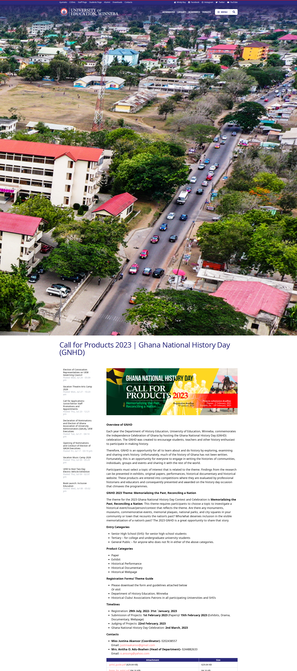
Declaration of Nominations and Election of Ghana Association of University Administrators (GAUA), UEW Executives (77, 426)
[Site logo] (89, 12)
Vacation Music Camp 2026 (77, 457)
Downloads (117, 2)
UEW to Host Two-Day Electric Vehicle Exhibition (76, 470)
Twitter (221, 2)
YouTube (234, 2)
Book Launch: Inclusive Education (75, 484)
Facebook (195, 2)
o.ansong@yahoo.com (134, 653)
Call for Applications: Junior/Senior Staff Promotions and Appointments (74, 405)
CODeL (72, 2)
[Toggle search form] (234, 12)
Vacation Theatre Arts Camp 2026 (77, 388)
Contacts (128, 2)
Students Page (95, 2)
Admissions (168, 12)
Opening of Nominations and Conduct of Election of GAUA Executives (76, 445)
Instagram (208, 2)
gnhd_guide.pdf (117, 664)
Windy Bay (181, 2)
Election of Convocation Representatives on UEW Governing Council (75, 372)
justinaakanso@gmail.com (137, 645)
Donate (206, 12)
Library (181, 12)
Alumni (107, 2)
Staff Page (82, 2)
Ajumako (63, 2)
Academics (194, 12)
